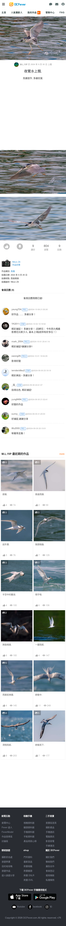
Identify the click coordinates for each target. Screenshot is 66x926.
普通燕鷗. (39, 494)
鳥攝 (13, 271)
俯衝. (4, 494)
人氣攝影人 (16, 12)
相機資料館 (29, 822)
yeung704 (16, 309)
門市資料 (28, 857)
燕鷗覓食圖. (8, 694)
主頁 (4, 12)
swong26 (16, 355)
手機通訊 (50, 831)
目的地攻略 (7, 866)
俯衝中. (38, 694)
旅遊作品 (6, 870)
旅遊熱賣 (6, 861)
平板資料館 (29, 836)
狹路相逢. (7, 644)
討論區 (5, 841)
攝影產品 (50, 827)
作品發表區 (7, 836)
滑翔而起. (7, 744)
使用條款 (50, 875)
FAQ (62, 12)
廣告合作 (50, 866)
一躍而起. (39, 644)
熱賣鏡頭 (28, 870)
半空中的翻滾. (9, 594)
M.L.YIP (23, 64)
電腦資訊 (50, 836)
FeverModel (7, 831)
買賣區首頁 (51, 822)
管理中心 (50, 12)
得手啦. (38, 594)
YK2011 (15, 323)
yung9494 (16, 399)
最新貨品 (28, 861)
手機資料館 (29, 831)
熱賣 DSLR (29, 875)
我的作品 (33, 12)
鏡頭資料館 (29, 827)
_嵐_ (14, 384)
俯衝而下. (39, 744)
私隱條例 (50, 879)
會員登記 (50, 870)
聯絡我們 (50, 861)
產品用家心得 (30, 841)
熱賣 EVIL (28, 879)
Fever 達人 (7, 827)
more (61, 453)
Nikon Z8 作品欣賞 (16, 263)
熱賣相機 (28, 866)
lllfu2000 (16, 428)
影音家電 (50, 841)
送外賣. (6, 544)
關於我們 (50, 857)
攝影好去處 (7, 857)
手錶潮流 (50, 845)
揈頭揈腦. (39, 544)
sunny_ (15, 413)
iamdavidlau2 (18, 370)
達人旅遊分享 (8, 875)
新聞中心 (6, 822)
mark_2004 (17, 341)
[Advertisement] (33, 116)
